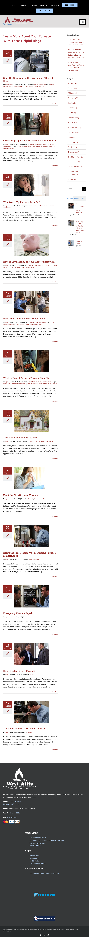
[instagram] (48, 935)
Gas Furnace (30, 324)
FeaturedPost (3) (74, 117)
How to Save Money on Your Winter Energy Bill (29, 261)
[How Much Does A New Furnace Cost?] (31, 302)
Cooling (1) (72, 103)
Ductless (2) (72, 108)
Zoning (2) (72, 179)
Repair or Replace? (79, 242)
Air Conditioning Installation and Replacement (47, 840)
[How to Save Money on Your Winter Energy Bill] (31, 245)
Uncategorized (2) (74, 162)
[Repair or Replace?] (71, 241)
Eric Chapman (9, 84)
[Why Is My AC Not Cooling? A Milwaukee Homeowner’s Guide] (71, 222)
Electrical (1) (72, 113)
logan (6, 144)
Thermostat (51, 206)
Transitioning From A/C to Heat (20, 437)
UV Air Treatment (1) (75, 167)
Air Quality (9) (73, 98)
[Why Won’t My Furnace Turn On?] (31, 185)
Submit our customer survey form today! (44, 873)
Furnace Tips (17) (74, 127)
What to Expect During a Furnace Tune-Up (26, 378)
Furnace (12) (72, 122)
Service (52, 144)
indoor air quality (33, 86)
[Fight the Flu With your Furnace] (31, 478)
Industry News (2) (74, 132)
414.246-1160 (14, 813)
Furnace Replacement (15, 86)
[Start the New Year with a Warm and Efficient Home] (31, 61)
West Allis (41, 86)
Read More (55, 104)
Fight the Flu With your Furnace (20, 495)
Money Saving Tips (8, 148)
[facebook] (40, 935)
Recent (76, 198)
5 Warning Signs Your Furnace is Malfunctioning (30, 140)
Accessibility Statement (38, 863)
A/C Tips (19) (72, 83)
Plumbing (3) (73, 142)
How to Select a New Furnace (19, 670)
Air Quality (30, 499)
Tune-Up (54, 383)
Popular (70, 198)
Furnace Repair (35, 845)
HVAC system (25, 86)
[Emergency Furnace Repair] (31, 596)
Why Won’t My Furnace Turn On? (21, 202)
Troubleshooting (7, 146)
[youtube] (44, 935)
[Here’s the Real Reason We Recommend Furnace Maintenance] (31, 536)
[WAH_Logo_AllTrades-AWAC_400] (18, 17)
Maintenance (45, 144)
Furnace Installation (8, 324)
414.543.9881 (12, 817)
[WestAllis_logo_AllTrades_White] (19, 768)
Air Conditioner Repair (38, 838)
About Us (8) (72, 88)
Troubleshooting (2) (75, 157)
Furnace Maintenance (37, 843)
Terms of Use (34, 858)
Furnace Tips (42, 84)
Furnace (36, 84)
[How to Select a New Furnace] (31, 654)
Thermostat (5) (73, 152)
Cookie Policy (34, 861)
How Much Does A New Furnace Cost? (24, 318)
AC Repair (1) (72, 93)
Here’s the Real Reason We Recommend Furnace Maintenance (29, 554)
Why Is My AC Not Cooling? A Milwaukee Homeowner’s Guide (76, 42)
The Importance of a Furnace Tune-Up (24, 728)
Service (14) (72, 147)
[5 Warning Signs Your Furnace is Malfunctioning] (31, 124)
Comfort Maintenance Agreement (26, 146)
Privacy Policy (34, 856)
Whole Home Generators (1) (73, 173)
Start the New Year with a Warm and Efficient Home (28, 80)
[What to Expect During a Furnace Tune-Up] (31, 361)
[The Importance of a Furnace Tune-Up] (31, 712)
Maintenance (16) (74, 137)
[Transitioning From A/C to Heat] (31, 421)
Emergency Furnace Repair (18, 613)
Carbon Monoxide (8, 383)
